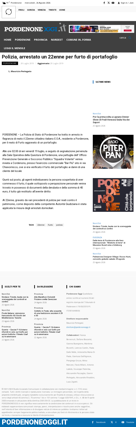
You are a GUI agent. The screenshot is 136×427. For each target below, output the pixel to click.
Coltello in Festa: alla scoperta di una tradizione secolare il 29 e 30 (48, 313)
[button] (127, 37)
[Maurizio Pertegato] (5, 71)
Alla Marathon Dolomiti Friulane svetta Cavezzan (45, 298)
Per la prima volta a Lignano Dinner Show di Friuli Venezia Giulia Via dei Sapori (111, 120)
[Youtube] (113, 3)
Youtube (130, 422)
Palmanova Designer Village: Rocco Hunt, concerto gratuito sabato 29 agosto (112, 258)
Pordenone (10, 63)
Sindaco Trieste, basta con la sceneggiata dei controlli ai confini (112, 227)
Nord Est (97, 113)
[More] (130, 71)
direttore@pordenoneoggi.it (78, 327)
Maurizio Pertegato (21, 71)
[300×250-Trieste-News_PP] (113, 167)
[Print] (114, 71)
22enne (40, 225)
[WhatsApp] (89, 71)
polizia (59, 225)
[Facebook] (104, 3)
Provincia (6, 327)
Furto (50, 225)
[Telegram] (122, 71)
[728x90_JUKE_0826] (101, 32)
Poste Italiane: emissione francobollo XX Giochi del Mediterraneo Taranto (14, 315)
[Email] (105, 71)
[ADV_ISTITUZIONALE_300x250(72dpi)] (113, 211)
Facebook (101, 422)
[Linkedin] (97, 71)
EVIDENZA (97, 237)
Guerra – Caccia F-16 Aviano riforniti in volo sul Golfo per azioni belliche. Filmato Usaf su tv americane (15, 333)
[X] (108, 3)
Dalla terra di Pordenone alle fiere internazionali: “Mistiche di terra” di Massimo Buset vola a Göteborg (109, 242)
